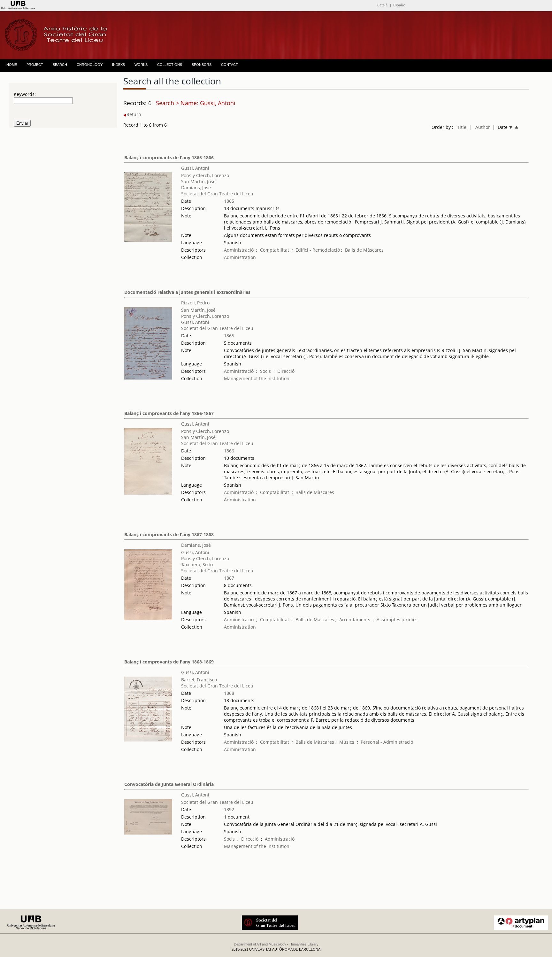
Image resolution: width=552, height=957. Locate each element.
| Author (479, 127)
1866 (229, 451)
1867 (229, 578)
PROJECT (35, 65)
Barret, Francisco (199, 680)
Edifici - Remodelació (317, 250)
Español (399, 5)
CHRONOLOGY (90, 65)
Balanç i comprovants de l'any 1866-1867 (169, 413)
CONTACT (229, 65)
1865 (229, 201)
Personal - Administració (387, 742)
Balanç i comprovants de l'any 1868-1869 (169, 662)
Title (461, 127)
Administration (240, 257)
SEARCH (60, 65)
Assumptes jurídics (397, 619)
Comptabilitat (274, 250)
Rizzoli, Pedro (195, 303)
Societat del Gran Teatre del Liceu (217, 194)
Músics (346, 742)
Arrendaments (354, 619)
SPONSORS (201, 65)
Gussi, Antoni (195, 168)
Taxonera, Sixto (197, 564)
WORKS (141, 65)
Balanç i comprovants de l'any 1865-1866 (169, 157)
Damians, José (196, 187)
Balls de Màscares (364, 250)
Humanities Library (303, 944)
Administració (239, 250)
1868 (229, 693)
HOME (11, 65)
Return (133, 114)
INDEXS (118, 65)
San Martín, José (198, 181)
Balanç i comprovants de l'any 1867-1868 (169, 534)
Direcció (286, 371)
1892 (229, 809)
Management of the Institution (256, 378)
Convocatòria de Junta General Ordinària (169, 784)
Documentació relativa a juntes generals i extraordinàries (187, 292)
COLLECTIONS (169, 65)
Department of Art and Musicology (260, 944)
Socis (265, 371)
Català (382, 5)
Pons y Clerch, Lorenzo (205, 175)
